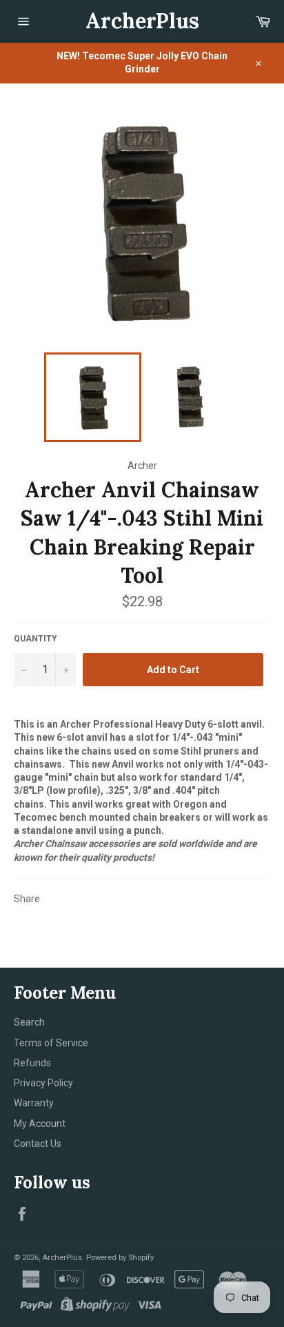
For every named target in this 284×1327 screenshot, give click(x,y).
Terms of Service (51, 1042)
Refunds (32, 1062)
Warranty (34, 1102)
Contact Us (37, 1143)
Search (29, 1022)
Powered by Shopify (120, 1257)
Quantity (35, 638)
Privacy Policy (43, 1082)
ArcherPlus (142, 21)
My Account (39, 1123)
